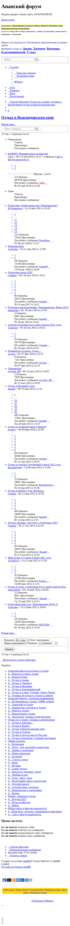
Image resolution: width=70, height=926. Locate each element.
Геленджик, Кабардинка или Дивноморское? (33, 205)
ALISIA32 (13, 560)
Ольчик (43, 345)
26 (15, 400)
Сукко (31, 52)
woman (43, 458)
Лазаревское (14, 368)
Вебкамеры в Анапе (53, 890)
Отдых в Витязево (36, 890)
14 (15, 228)
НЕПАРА (44, 624)
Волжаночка (15, 467)
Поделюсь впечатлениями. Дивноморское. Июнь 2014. (38, 307)
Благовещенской (13, 52)
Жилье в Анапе (22, 890)
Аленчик (13, 249)
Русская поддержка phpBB (16, 867)
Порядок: (32, 643)
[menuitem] (25, 73)
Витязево (53, 48)
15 (15, 231)
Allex (11, 156)
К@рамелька (15, 208)
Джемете (39, 48)
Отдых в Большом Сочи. (21, 386)
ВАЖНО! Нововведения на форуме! (28, 153)
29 (15, 409)
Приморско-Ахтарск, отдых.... (24, 351)
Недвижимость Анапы (38, 892)
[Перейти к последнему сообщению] (46, 182)
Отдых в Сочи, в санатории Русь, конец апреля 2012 (37, 586)
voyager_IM (14, 371)
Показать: (9, 640)
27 (15, 403)
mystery (12, 429)
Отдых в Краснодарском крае (27, 117)
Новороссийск (16, 246)
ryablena (12, 275)
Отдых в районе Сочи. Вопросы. (26, 490)
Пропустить (8, 19)
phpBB (26, 861)
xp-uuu (11, 354)
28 (15, 406)
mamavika (13, 310)
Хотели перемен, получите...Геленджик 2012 (33, 522)
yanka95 (43, 266)
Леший (43, 551)
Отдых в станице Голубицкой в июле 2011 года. (34, 464)
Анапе (27, 48)
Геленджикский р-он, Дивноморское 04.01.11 (33, 604)
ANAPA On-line (8, 890)
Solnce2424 (14, 589)
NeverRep (44, 240)
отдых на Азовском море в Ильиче (27, 426)
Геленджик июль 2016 (20, 272)
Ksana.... (43, 581)
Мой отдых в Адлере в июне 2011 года (29, 557)
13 (15, 225)
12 (15, 223)
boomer (43, 301)
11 (15, 220)
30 (15, 412)
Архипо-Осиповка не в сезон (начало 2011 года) (34, 324)
